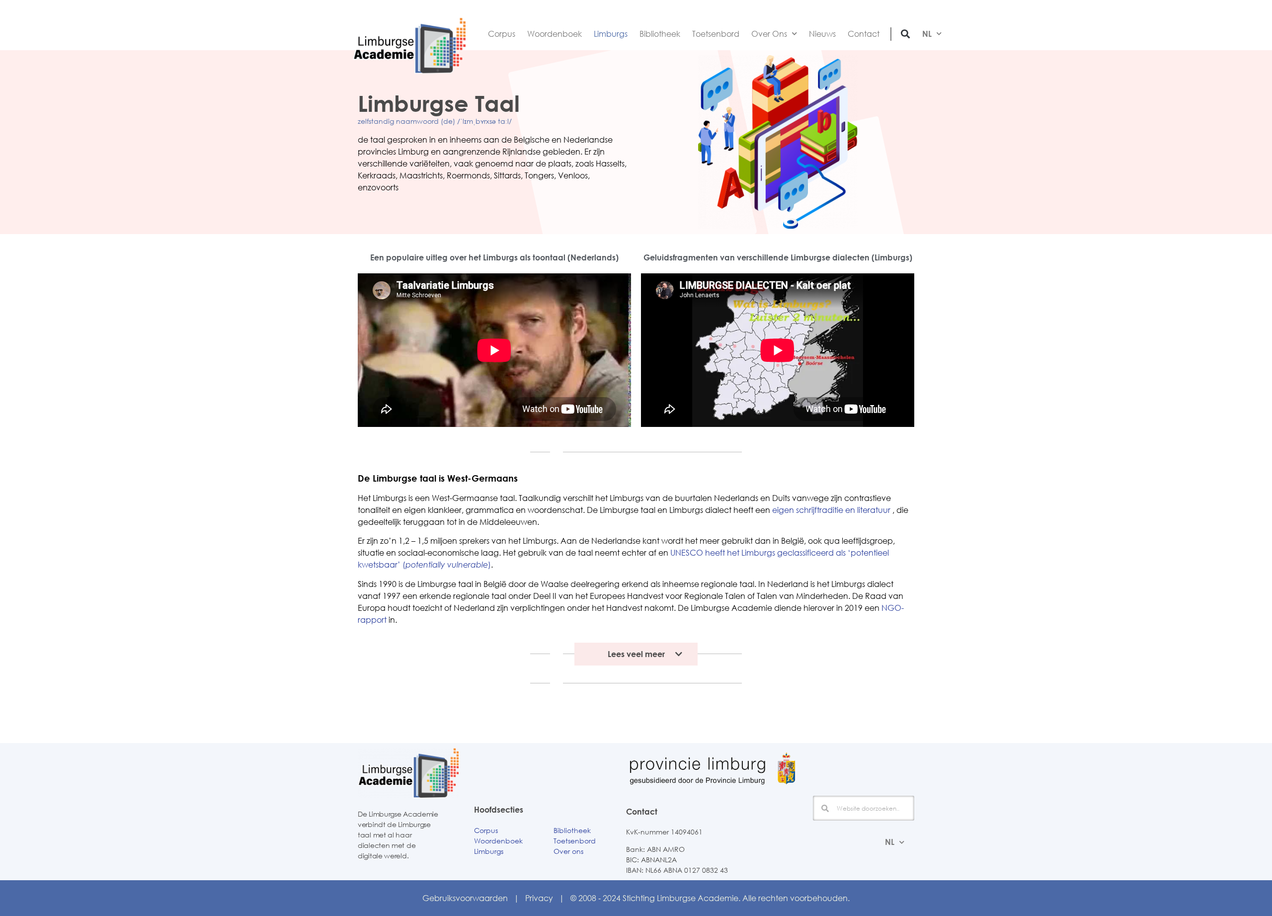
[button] (905, 33)
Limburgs (611, 34)
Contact (863, 34)
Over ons (568, 851)
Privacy (539, 898)
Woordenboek (554, 34)
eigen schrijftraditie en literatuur (831, 510)
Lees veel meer (636, 654)
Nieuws (822, 34)
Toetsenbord (715, 34)
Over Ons (769, 34)
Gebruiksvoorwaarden (465, 898)
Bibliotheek (659, 34)
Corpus (501, 34)
